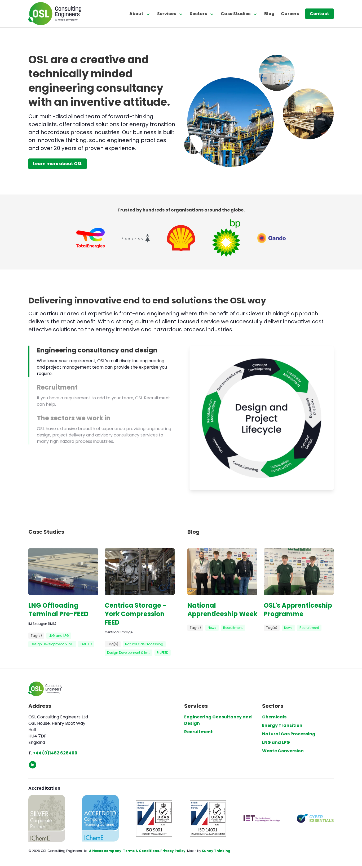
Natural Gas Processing (144, 644)
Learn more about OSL (57, 164)
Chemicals (274, 717)
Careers (290, 14)
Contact (319, 14)
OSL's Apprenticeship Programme (298, 609)
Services (166, 14)
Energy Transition (282, 725)
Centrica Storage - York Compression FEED (135, 614)
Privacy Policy (173, 851)
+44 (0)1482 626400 (55, 753)
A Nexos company (105, 851)
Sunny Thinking (216, 851)
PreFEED (86, 644)
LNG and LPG (59, 635)
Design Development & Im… (52, 644)
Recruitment (233, 627)
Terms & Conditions (141, 851)
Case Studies (235, 14)
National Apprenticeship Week (222, 609)
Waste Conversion (283, 751)
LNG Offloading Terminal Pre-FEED (58, 609)
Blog (269, 14)
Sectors (198, 14)
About (136, 14)
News (212, 627)
